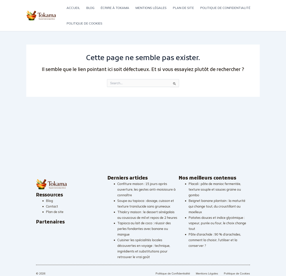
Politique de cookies (84, 23)
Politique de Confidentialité (173, 273)
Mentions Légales (207, 273)
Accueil (73, 8)
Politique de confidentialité (225, 8)
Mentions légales (151, 8)
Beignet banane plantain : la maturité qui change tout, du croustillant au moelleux (217, 206)
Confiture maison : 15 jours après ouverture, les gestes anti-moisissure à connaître (146, 189)
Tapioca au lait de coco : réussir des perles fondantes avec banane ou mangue (144, 228)
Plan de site (183, 8)
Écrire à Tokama (115, 8)
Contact (52, 206)
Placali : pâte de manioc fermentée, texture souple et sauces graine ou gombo (215, 189)
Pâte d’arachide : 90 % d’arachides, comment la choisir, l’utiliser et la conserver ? (215, 240)
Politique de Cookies (237, 273)
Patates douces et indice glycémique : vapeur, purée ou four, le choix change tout (217, 223)
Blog (90, 8)
